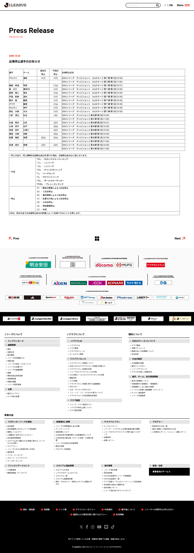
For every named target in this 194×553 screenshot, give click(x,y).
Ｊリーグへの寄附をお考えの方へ (159, 509)
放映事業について (62, 432)
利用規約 (108, 509)
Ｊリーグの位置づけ (15, 367)
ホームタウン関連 (76, 354)
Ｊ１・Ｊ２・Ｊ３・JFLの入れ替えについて (86, 393)
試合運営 (10, 426)
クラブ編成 (74, 348)
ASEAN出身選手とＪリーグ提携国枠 (117, 476)
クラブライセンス (78, 359)
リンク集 (63, 509)
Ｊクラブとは (76, 341)
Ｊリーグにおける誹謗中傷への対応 (21, 449)
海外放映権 (108, 473)
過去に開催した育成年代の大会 (164, 429)
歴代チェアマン (13, 394)
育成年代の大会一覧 (159, 426)
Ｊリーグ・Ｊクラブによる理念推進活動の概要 (122, 429)
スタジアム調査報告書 (64, 479)
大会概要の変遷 (138, 363)
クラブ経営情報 (76, 410)
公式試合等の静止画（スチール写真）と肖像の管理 (74, 439)
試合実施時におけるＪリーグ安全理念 (21, 429)
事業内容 (10, 361)
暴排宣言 (10, 452)
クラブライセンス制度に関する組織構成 (85, 384)
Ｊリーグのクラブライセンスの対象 (83, 372)
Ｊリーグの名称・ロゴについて (19, 364)
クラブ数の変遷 (13, 396)
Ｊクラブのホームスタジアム (67, 473)
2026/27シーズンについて (143, 341)
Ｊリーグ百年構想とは (15, 358)
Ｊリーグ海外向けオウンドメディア (117, 491)
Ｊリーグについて (13, 334)
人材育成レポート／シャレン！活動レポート (169, 432)
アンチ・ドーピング (15, 455)
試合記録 (135, 354)
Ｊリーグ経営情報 (14, 385)
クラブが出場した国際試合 (142, 372)
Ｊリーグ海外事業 (110, 470)
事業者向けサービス (161, 471)
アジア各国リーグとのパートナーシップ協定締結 (122, 482)
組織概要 (12, 345)
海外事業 (108, 466)
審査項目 (73, 378)
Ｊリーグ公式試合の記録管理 (67, 443)
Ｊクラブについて (75, 334)
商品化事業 (60, 446)
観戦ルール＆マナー (15, 432)
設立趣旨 (10, 355)
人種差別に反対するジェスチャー (20, 435)
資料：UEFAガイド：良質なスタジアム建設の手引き (74, 483)
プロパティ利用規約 (63, 449)
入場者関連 (11, 470)
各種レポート (109, 440)
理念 (9, 349)
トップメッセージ (16, 341)
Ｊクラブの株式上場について (81, 408)
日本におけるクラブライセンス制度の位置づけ (87, 366)
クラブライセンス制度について (81, 363)
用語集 (47, 509)
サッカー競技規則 (138, 393)
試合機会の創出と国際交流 (114, 485)
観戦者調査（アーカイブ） (17, 473)
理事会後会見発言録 (15, 376)
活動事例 (107, 437)
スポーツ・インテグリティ (17, 458)
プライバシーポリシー (85, 509)
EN (171, 5)
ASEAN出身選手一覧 (111, 479)
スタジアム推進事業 (65, 466)
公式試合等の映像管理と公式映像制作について (73, 435)
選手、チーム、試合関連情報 (145, 376)
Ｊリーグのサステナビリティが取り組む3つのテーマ (122, 433)
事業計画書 (11, 382)
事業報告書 (11, 379)
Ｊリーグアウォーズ (139, 369)
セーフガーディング (14, 461)
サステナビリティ (112, 422)
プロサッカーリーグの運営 (20, 422)
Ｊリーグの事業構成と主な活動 (68, 426)
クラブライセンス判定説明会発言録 (83, 396)
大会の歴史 (137, 359)
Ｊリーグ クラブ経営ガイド (81, 405)
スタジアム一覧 (61, 476)
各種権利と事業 (63, 422)
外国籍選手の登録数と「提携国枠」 (145, 384)
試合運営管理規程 (14, 438)
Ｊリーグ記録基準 (138, 396)
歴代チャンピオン (138, 366)
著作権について (128, 509)
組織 (9, 373)
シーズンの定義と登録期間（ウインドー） (148, 390)
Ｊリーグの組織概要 (15, 370)
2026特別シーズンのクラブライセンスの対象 (87, 375)
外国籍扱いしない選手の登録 (143, 387)
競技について (135, 334)
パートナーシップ (62, 429)
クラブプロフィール (77, 351)
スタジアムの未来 (62, 470)
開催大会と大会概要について (143, 351)
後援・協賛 (157, 466)
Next (178, 238)
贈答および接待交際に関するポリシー (90, 514)
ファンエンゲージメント (19, 466)
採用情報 (120, 514)
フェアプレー (12, 446)
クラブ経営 (75, 400)
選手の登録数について (140, 381)
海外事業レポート (110, 488)
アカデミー (157, 422)
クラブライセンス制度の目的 (81, 369)
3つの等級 (73, 381)
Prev (16, 238)
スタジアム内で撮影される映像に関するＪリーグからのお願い (26, 442)
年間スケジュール (138, 348)
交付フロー (74, 387)
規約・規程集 (29, 509)
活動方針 (10, 352)
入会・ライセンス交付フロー (81, 390)
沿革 (10, 389)
